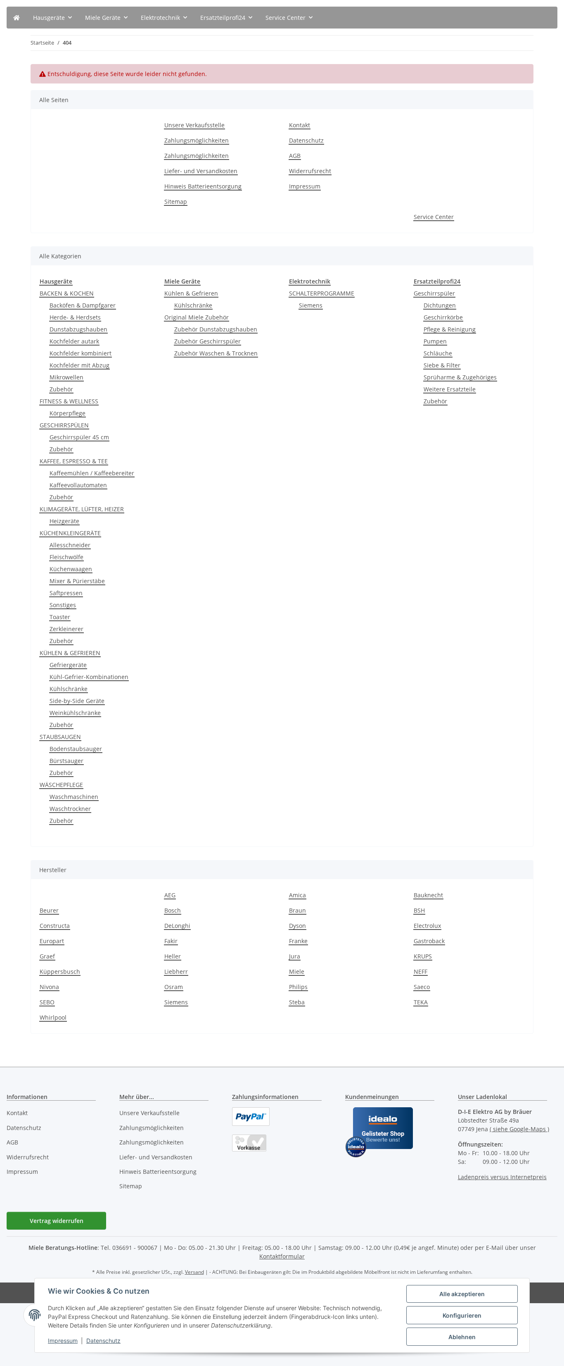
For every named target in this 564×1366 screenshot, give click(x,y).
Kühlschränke (69, 689)
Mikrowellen (66, 377)
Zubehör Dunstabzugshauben (215, 329)
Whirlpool (53, 1017)
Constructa (55, 926)
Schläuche (438, 353)
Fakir (171, 941)
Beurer (49, 910)
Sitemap (175, 201)
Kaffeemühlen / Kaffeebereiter (92, 473)
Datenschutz (103, 1340)
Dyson (297, 926)
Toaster (60, 617)
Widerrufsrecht (310, 171)
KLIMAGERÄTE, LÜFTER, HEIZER (82, 509)
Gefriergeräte (68, 665)
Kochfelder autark (74, 341)
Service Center (434, 217)
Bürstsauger (66, 761)
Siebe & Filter (442, 365)
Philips (298, 987)
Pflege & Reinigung (450, 329)
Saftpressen (66, 593)
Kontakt (299, 125)
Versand (194, 1271)
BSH (419, 910)
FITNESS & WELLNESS (69, 401)
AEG (169, 895)
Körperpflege (67, 413)
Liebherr (176, 971)
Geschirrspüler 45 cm (79, 437)
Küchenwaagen (71, 569)
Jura (294, 956)
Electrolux (427, 926)
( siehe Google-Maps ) (519, 1129)
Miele (296, 971)
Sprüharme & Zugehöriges (460, 377)
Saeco (422, 987)
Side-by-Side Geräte (77, 701)
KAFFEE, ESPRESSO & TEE (74, 461)
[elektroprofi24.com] (16, 18)
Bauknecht (428, 895)
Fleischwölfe (66, 557)
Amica (297, 895)
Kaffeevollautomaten (78, 485)
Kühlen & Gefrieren (191, 293)
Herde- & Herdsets (75, 317)
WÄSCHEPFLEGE (61, 785)
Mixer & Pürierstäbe (77, 581)
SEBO (47, 1002)
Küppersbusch (60, 971)
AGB (295, 156)
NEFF (420, 971)
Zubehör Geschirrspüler (207, 341)
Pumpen (435, 341)
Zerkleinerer (66, 629)
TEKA (421, 1002)
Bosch (172, 910)
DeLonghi (177, 926)
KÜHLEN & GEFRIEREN (70, 653)
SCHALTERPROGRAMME (321, 293)
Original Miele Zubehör (196, 317)
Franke (298, 941)
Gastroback (429, 941)
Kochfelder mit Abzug (79, 365)
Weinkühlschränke (75, 713)
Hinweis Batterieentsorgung (203, 186)
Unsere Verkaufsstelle (194, 125)
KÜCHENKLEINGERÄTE (70, 533)
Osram (173, 987)
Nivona (49, 987)
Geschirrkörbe (443, 317)
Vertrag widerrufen (56, 1221)
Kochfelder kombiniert (80, 353)
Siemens (310, 305)
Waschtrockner (70, 809)
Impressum (63, 1340)
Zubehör (61, 389)
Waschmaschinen (74, 797)
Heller (172, 956)
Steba (297, 1002)
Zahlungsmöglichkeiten (196, 140)
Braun (297, 910)
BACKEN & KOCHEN (67, 293)
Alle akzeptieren (462, 1293)
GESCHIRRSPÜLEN (64, 425)
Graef (47, 956)
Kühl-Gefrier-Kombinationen (89, 677)
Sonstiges (63, 605)
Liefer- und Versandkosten (200, 171)
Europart (52, 941)
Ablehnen (462, 1336)
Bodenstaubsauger (76, 749)
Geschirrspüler (434, 293)
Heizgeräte (64, 521)
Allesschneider (70, 545)
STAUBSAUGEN (60, 737)
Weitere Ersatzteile (450, 389)
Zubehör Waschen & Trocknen (216, 353)
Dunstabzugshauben (78, 329)
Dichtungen (440, 305)
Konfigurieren (462, 1315)
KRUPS (423, 956)
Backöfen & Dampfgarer (83, 305)
